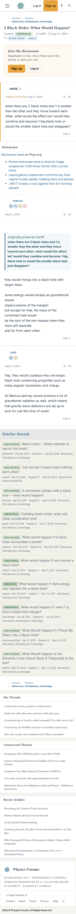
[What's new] (61, 5)
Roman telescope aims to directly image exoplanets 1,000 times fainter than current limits (38, 166)
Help (55, 901)
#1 (69, 96)
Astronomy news (12, 154)
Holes (32, 38)
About (22, 901)
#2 (69, 214)
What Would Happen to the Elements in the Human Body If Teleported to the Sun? (37, 658)
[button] (64, 97)
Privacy (44, 901)
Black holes (17, 38)
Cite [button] (65, 133)
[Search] (69, 5)
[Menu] (7, 6)
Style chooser (16, 895)
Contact (10, 901)
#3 (69, 366)
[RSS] (63, 901)
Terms (32, 901)
